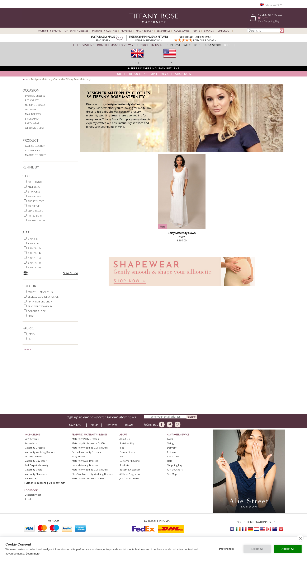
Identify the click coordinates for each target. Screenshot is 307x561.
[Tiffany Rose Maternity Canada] (268, 529)
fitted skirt (35, 215)
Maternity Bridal (49, 30)
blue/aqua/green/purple (43, 296)
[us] (169, 59)
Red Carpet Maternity (36, 465)
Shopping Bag (174, 465)
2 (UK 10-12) (34, 248)
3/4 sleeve (33, 206)
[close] (300, 538)
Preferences (226, 548)
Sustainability (126, 443)
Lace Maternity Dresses (85, 465)
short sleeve (36, 201)
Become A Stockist (129, 469)
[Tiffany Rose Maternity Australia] (275, 529)
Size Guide (70, 273)
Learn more (32, 553)
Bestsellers (30, 443)
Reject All (257, 548)
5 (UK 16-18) (34, 262)
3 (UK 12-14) (34, 253)
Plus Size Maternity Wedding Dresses (92, 474)
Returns (171, 452)
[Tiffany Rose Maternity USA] (262, 529)
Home (25, 79)
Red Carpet (32, 100)
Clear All (28, 349)
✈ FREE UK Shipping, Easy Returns (153, 68)
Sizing (170, 443)
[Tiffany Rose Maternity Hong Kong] (281, 529)
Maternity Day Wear (35, 460)
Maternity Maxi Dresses (85, 460)
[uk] (137, 59)
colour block (37, 311)
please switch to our (196, 45)
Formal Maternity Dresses (86, 452)
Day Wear (31, 109)
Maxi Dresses (33, 114)
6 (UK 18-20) (34, 267)
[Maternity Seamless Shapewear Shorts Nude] (182, 287)
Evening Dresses (35, 95)
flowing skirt (36, 220)
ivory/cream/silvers (40, 291)
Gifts (196, 30)
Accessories (181, 30)
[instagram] (178, 424)
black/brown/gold (40, 306)
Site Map (172, 474)
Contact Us (173, 456)
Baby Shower (79, 456)
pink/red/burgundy (40, 301)
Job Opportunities (129, 478)
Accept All (288, 548)
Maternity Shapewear (36, 474)
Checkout (224, 30)
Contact (76, 425)
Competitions (126, 452)
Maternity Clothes (104, 30)
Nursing (126, 30)
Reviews (111, 425)
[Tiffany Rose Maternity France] (244, 529)
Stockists (124, 465)
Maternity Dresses (76, 30)
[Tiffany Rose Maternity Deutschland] (250, 529)
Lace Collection (35, 145)
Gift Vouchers (175, 469)
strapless (34, 191)
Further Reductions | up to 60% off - (153, 74)
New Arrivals (31, 438)
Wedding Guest (34, 127)
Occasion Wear (32, 494)
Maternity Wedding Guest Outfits (90, 447)
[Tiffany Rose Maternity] (135, 25)
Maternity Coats (35, 155)
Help (94, 425)
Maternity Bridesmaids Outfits (88, 443)
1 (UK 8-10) (33, 243)
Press (122, 456)
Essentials (163, 30)
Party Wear (32, 123)
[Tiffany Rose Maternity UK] (232, 529)
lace (30, 338)
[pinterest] (170, 424)
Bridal (27, 499)
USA (170, 63)
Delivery (171, 447)
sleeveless (34, 196)
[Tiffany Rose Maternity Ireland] (238, 529)
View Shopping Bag (268, 21)
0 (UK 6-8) (33, 238)
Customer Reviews (129, 460)
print (31, 315)
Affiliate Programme (130, 474)
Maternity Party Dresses (85, 438)
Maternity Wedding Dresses (39, 452)
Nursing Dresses (35, 104)
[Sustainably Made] (119, 38)
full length (35, 182)
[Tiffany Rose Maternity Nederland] (256, 529)
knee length (35, 186)
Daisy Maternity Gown (182, 233)
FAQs (170, 438)
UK (138, 63)
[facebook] (162, 424)
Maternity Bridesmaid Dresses (88, 478)
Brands (209, 30)
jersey (31, 334)
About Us (124, 438)
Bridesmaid (32, 118)
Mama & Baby (144, 30)
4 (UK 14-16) (34, 257)
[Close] (229, 45)
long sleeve (35, 210)
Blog (129, 425)
